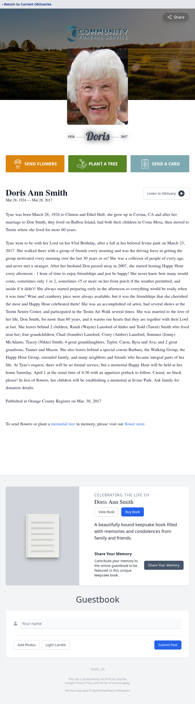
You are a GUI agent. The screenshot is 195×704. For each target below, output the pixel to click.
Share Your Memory (164, 565)
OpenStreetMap (102, 691)
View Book (106, 512)
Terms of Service (110, 683)
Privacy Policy (84, 683)
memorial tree (63, 423)
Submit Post (167, 645)
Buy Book (132, 512)
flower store (135, 423)
